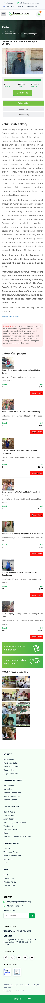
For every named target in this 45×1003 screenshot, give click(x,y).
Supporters (23, 109)
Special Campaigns (11, 796)
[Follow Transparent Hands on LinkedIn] (25, 957)
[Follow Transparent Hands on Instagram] (12, 957)
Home (4, 31)
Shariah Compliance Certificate (17, 836)
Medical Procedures (12, 793)
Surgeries (7, 789)
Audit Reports (9, 819)
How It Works (9, 812)
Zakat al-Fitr (8, 770)
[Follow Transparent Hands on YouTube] (31, 957)
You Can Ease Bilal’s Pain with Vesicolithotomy (21, 412)
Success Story (23, 115)
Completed (22, 92)
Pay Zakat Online (10, 763)
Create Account (32, 6)
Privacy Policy (9, 882)
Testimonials (9, 826)
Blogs (5, 833)
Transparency (9, 815)
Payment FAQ (9, 878)
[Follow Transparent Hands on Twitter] (18, 957)
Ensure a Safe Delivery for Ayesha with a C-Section (22, 533)
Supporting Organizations (14, 822)
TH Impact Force (10, 852)
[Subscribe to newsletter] (32, 915)
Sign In (20, 6)
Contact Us (8, 859)
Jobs (5, 863)
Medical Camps (10, 800)
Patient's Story (23, 103)
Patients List (8, 785)
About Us (7, 848)
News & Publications (12, 855)
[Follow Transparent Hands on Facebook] (5, 957)
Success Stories (10, 829)
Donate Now (36, 393)
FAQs (5, 875)
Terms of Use (9, 885)
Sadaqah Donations (12, 766)
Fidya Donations (10, 773)
